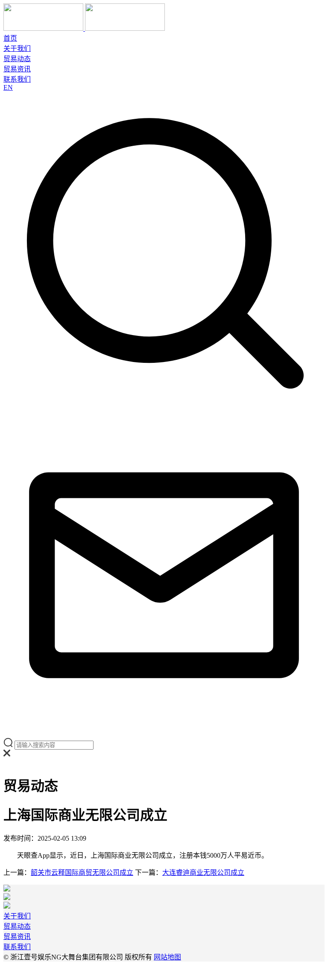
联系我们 (17, 79)
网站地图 (167, 957)
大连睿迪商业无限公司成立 (203, 872)
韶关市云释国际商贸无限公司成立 (82, 872)
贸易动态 (17, 58)
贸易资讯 (17, 69)
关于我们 (17, 48)
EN (8, 87)
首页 (10, 38)
